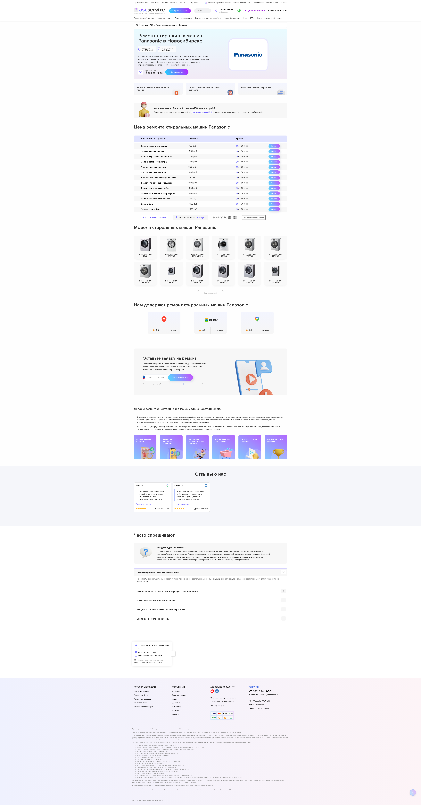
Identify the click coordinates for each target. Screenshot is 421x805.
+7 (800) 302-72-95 (255, 10)
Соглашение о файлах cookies (222, 702)
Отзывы (175, 710)
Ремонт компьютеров (142, 699)
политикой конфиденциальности (184, 384)
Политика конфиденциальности (223, 698)
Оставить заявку (177, 72)
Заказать (274, 146)
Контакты (183, 3)
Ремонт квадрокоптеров (143, 707)
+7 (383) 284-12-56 (277, 10)
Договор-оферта (217, 705)
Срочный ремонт (180, 11)
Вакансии (173, 3)
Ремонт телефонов (141, 691)
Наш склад (155, 3)
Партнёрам (195, 3)
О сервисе (176, 691)
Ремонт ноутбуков (141, 695)
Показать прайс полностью (154, 217)
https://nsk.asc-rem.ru (145, 789)
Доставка (176, 703)
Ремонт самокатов (141, 703)
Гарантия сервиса (141, 3)
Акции (164, 3)
